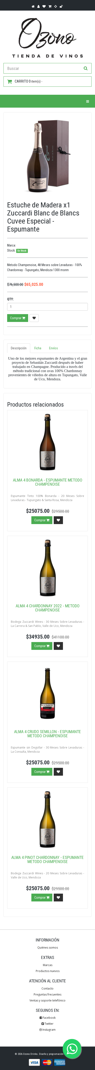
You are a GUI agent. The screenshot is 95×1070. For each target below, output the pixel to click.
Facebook (49, 1018)
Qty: (10, 299)
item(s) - (28, 81)
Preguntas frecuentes (47, 994)
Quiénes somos (47, 948)
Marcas (47, 965)
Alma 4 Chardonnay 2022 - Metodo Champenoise (48, 607)
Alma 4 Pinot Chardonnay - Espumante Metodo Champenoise (47, 859)
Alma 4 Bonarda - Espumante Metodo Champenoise (47, 482)
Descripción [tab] (19, 348)
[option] (47, 156)
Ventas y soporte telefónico (47, 1000)
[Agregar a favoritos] (34, 318)
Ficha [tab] (37, 348)
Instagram (49, 1030)
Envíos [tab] (53, 348)
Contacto (47, 988)
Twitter (48, 1024)
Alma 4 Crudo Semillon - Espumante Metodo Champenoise (47, 733)
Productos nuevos (47, 971)
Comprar (16, 318)
